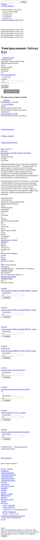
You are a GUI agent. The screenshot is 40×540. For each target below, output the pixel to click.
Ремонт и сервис (7, 494)
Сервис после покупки (9, 142)
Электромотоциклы (8, 480)
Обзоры (4, 501)
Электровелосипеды (8, 475)
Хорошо (4, 536)
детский (14, 240)
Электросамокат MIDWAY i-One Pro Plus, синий (18, 351)
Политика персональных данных (13, 516)
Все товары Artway (8, 153)
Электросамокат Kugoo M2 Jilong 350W (15, 389)
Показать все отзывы (8, 276)
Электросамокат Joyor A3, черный (13, 413)
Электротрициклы (7, 478)
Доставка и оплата (7, 486)
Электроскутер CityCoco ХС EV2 (13, 370)
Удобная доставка (7, 136)
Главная (4, 4)
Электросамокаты (7, 6)
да (1, 217)
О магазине (5, 484)
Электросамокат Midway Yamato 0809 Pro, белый (18, 310)
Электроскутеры (7, 477)
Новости (4, 497)
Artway (3, 259)
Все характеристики (8, 75)
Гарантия (4, 488)
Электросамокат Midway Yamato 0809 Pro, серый (18, 329)
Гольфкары (5, 471)
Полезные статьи (7, 499)
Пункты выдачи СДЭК (9, 114)
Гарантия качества (7, 129)
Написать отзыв (7, 270)
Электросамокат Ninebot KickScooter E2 (15, 432)
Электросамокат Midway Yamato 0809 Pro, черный (19, 291)
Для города (5, 267)
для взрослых (6, 240)
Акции (3, 492)
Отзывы (4, 490)
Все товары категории (23, 153)
